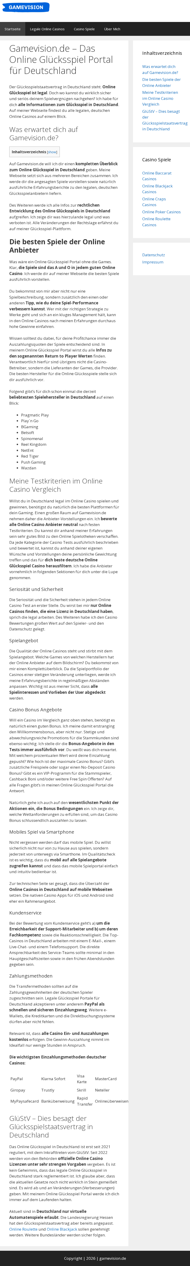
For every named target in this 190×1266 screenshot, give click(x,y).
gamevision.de (112, 1258)
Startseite (13, 29)
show (52, 152)
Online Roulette (23, 1229)
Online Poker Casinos (161, 211)
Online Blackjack (62, 1229)
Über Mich (112, 29)
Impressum (152, 262)
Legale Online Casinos (47, 29)
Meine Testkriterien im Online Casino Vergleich (160, 98)
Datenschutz (153, 254)
